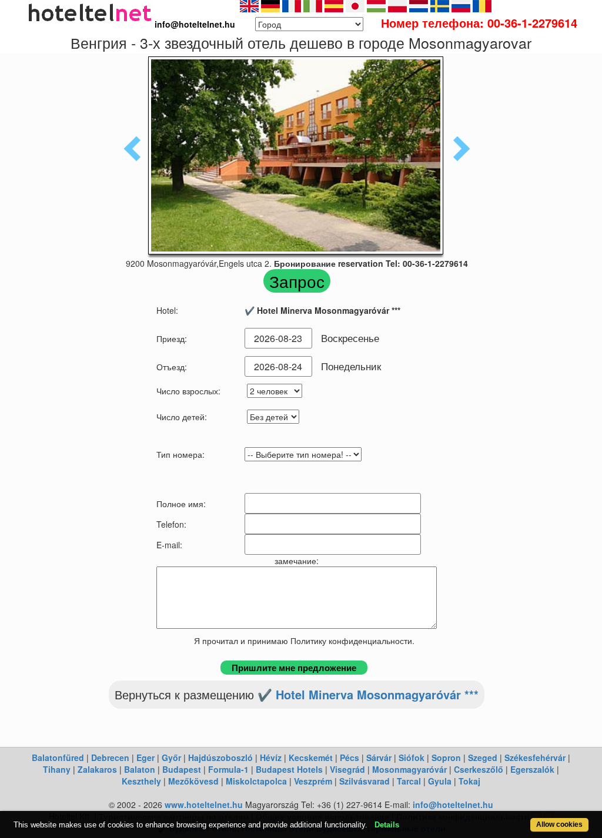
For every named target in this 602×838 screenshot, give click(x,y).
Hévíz (271, 757)
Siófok (411, 757)
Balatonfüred (58, 757)
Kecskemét (311, 757)
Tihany (57, 769)
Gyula (440, 781)
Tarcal (409, 781)
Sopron (446, 757)
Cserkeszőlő (478, 769)
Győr (171, 757)
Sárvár (379, 757)
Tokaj (469, 781)
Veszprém (313, 781)
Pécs (349, 757)
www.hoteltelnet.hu (204, 804)
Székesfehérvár (535, 757)
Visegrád (347, 769)
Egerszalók (532, 769)
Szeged (482, 757)
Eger (145, 757)
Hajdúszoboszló (220, 757)
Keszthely (141, 781)
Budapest (181, 769)
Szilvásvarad (364, 781)
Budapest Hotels (289, 769)
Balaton (139, 769)
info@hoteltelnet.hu (453, 804)
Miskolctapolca (256, 781)
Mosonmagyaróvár (409, 769)
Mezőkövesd (193, 781)
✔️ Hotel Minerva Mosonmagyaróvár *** (368, 694)
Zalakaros (97, 769)
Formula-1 (228, 769)
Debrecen (110, 757)
